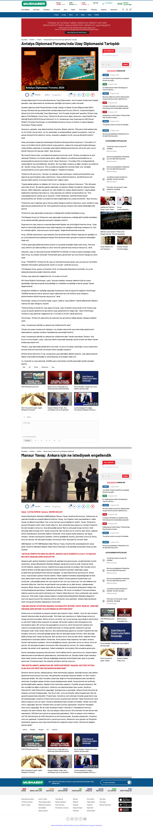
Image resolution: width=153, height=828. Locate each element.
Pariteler (99, 790)
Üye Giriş (102, 799)
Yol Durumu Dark (27, 802)
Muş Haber (24, 39)
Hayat (89, 15)
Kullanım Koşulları (89, 825)
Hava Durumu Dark (27, 799)
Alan (24, 367)
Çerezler (76, 825)
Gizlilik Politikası (68, 825)
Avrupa (64, 15)
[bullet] (49, 440)
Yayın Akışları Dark (44, 802)
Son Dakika (25, 10)
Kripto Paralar (126, 790)
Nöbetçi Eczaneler (44, 805)
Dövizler (75, 802)
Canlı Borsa (59, 799)
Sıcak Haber (91, 811)
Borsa (23, 790)
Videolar (94, 10)
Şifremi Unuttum (105, 805)
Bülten (71, 15)
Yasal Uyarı (99, 825)
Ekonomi (56, 10)
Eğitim (83, 15)
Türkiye (36, 367)
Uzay (53, 367)
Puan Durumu (76, 790)
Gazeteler (114, 10)
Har (48, 729)
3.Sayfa (56, 15)
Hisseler (89, 790)
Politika (97, 15)
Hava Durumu (63, 790)
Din (77, 15)
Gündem (47, 10)
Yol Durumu (112, 790)
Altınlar (75, 799)
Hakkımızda (54, 825)
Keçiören (54, 729)
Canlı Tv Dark (42, 799)
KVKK (81, 825)
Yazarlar (104, 10)
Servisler (36, 10)
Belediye (32, 729)
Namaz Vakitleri (36, 790)
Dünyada (41, 729)
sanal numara (43, 811)
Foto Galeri (83, 10)
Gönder (27, 440)
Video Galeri (91, 802)
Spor (65, 10)
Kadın (73, 10)
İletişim (61, 825)
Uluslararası (44, 367)
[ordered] (46, 440)
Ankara (25, 729)
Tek (30, 367)
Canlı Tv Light (25, 805)
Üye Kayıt (103, 802)
